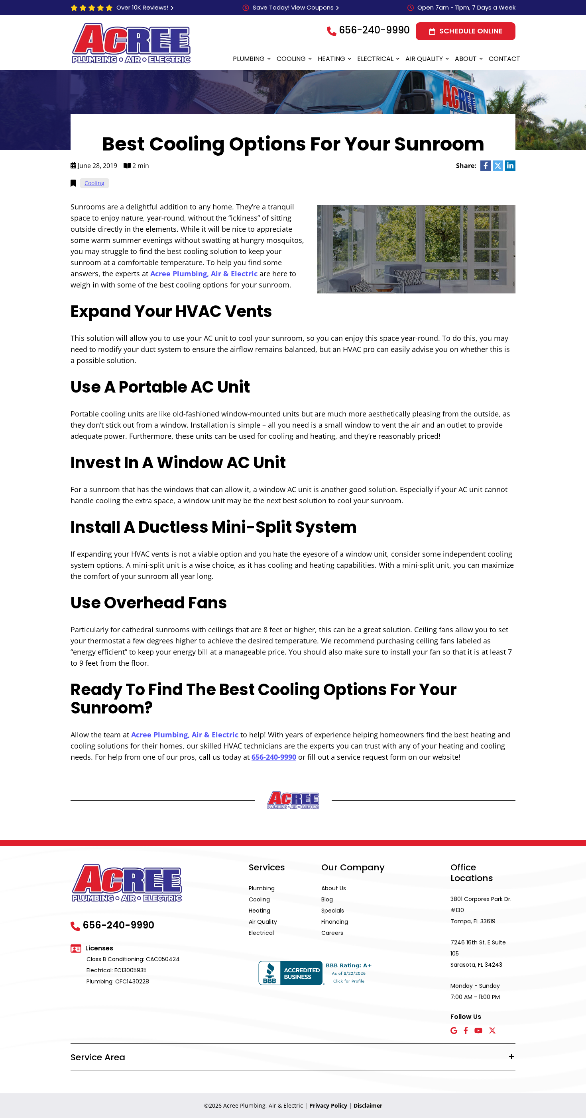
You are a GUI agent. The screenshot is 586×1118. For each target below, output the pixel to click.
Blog (327, 899)
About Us (333, 888)
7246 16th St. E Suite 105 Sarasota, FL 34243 (478, 953)
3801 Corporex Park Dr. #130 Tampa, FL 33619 (480, 910)
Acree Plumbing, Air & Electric (204, 273)
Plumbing (249, 58)
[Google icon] (453, 1031)
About (466, 58)
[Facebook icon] (466, 1031)
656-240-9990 (374, 30)
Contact (504, 58)
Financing (334, 922)
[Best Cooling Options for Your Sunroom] (416, 248)
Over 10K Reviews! (142, 7)
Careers (332, 933)
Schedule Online (471, 31)
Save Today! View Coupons (293, 7)
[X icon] (492, 1031)
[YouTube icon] (478, 1031)
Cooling (291, 58)
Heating (331, 58)
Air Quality (424, 58)
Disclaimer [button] (368, 1105)
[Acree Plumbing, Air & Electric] (131, 43)
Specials (332, 911)
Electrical (375, 58)
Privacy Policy (328, 1105)
